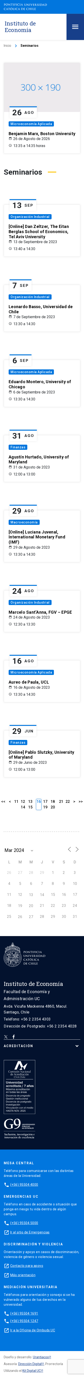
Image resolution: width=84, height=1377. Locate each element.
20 (53, 807)
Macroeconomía (24, 522)
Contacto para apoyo (26, 1266)
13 (30, 801)
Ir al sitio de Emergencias (30, 1232)
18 (53, 801)
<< (3, 801)
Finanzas (17, 447)
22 (68, 801)
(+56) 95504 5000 (24, 1223)
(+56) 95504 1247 (24, 1321)
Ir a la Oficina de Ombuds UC (32, 1330)
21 (61, 801)
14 (23, 807)
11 (16, 801)
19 (45, 807)
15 (30, 807)
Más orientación (23, 1275)
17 (45, 801)
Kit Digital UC (31, 1371)
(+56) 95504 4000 (24, 1184)
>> (81, 801)
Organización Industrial (30, 217)
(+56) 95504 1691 (24, 1313)
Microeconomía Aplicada (31, 124)
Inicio (7, 45)
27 (31, 917)
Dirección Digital (30, 1364)
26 (20, 917)
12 (23, 801)
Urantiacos (41, 1357)
